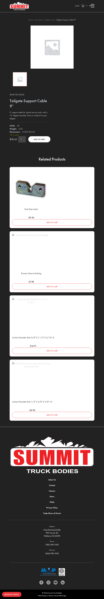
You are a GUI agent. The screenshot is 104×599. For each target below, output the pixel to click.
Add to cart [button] (52, 222)
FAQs (52, 502)
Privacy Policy (52, 507)
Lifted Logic (62, 595)
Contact (52, 485)
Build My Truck (12, 594)
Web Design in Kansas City (47, 595)
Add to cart (39, 139)
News (52, 496)
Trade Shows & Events (52, 513)
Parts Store (39, 20)
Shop (77, 6)
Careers (52, 491)
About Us (52, 479)
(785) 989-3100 (52, 544)
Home (30, 20)
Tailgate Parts (49, 20)
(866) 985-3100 (52, 553)
